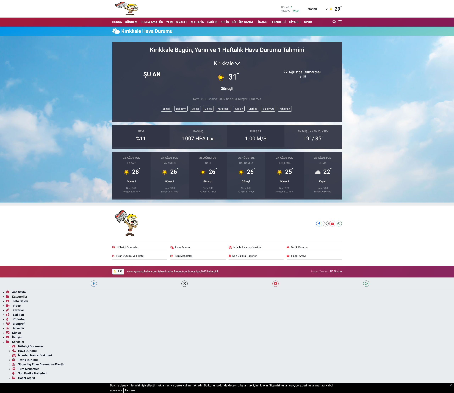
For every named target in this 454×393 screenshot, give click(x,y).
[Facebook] (319, 223)
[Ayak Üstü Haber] (125, 9)
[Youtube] (332, 223)
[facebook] (94, 283)
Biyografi (18, 323)
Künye (16, 333)
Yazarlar (18, 310)
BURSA (117, 22)
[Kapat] (452, 385)
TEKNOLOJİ (278, 22)
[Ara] (335, 22)
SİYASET (295, 22)
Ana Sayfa (19, 292)
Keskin (239, 108)
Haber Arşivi (298, 255)
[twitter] (184, 283)
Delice (208, 108)
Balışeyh (181, 108)
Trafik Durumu (299, 247)
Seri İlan (18, 314)
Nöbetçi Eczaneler (127, 247)
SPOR (308, 22)
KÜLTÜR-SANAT (243, 22)
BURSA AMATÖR (151, 22)
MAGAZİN (197, 22)
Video (16, 305)
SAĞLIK (212, 22)
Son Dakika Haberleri (244, 255)
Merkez (252, 108)
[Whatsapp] (339, 223)
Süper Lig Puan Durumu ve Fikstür (41, 364)
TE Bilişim (336, 271)
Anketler (18, 328)
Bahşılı (166, 108)
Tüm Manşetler (183, 255)
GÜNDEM (131, 22)
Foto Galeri (20, 301)
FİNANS (262, 22)
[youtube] (275, 283)
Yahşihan (284, 108)
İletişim (17, 337)
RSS (120, 271)
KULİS (225, 22)
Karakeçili (223, 108)
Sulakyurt (268, 108)
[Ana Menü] (339, 22)
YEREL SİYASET (177, 22)
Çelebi (195, 108)
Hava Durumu (183, 247)
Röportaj (18, 319)
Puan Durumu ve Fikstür (130, 255)
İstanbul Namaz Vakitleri (247, 247)
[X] (326, 223)
